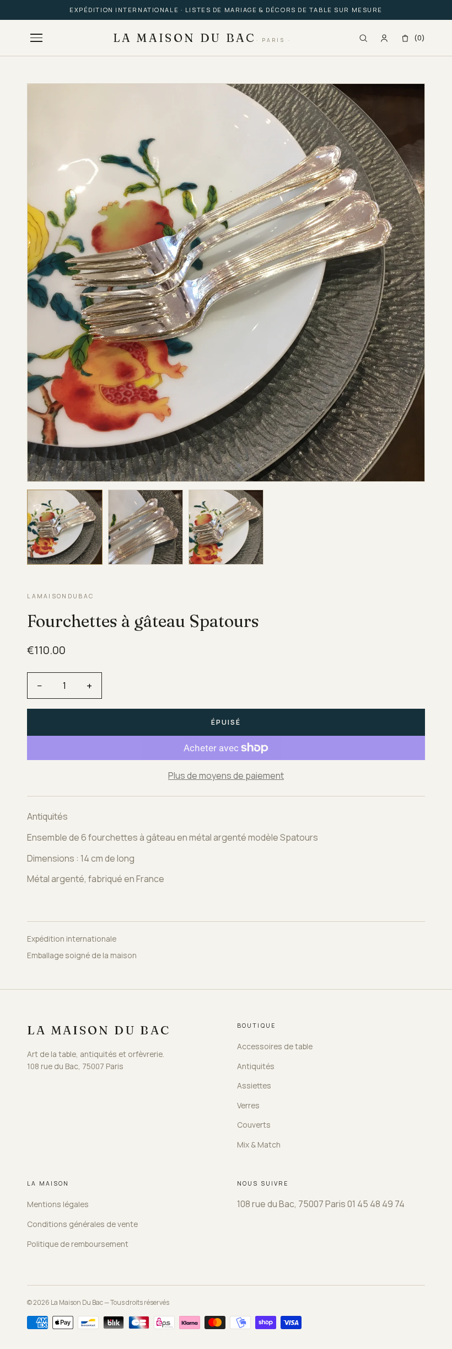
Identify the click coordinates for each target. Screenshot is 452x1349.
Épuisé (226, 722)
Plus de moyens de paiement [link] (226, 775)
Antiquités (256, 1066)
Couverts (254, 1124)
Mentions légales (58, 1204)
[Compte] (384, 38)
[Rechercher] (363, 38)
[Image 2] (145, 527)
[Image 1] (64, 527)
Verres (248, 1105)
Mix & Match (259, 1144)
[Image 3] (226, 527)
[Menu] (36, 37)
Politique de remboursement (77, 1244)
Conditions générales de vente (82, 1224)
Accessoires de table (275, 1046)
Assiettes (254, 1085)
